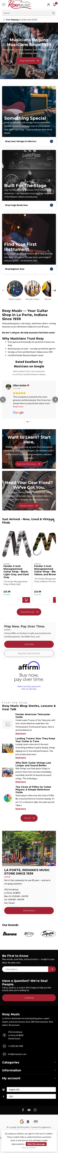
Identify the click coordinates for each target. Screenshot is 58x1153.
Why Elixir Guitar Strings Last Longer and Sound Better (33, 764)
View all (27, 818)
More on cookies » (29, 1148)
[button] (3, 399)
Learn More (29, 644)
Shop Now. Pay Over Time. (29, 653)
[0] (54, 4)
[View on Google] (8, 387)
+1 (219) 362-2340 (15, 1046)
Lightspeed (46, 1127)
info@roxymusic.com (17, 1054)
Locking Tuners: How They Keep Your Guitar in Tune (35, 740)
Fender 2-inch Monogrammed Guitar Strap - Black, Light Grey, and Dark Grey (16, 572)
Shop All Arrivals (27, 612)
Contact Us (29, 997)
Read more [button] (18, 406)
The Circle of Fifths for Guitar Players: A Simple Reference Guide (33, 790)
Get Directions (29, 910)
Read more (20, 733)
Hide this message (36, 1144)
